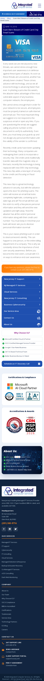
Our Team (5, 594)
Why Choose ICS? (8, 598)
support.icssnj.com (13, 658)
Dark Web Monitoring (9, 577)
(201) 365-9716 (9, 523)
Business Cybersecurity (14, 304)
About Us (8, 324)
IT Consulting (6, 554)
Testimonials (6, 614)
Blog (9, 18)
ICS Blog (5, 626)
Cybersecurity (7, 550)
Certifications (6, 610)
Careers (5, 629)
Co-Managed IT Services (11, 569)
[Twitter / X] (15, 529)
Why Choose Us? (22, 332)
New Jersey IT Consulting (15, 298)
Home (2, 18)
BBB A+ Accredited (8, 606)
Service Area (6, 618)
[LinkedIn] (10, 529)
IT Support (5, 546)
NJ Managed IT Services (14, 285)
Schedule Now (11, 665)
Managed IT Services (9, 542)
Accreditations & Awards (22, 411)
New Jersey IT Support (14, 279)
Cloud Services (10, 292)
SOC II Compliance (8, 602)
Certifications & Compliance (22, 377)
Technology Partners (9, 622)
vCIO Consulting (7, 573)
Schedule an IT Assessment (14, 14)
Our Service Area (11, 311)
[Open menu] (39, 5)
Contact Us (9, 317)
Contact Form (11, 652)
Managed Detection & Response (14, 562)
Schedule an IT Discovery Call (17, 364)
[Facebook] (4, 529)
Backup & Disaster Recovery (12, 566)
